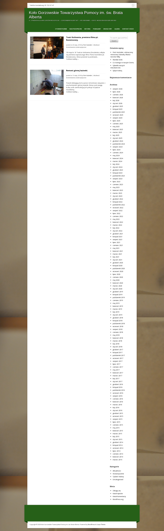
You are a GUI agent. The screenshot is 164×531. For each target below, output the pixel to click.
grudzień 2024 (118, 141)
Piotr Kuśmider (87, 45)
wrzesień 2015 (118, 416)
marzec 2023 (117, 193)
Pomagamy (97, 29)
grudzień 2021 (118, 234)
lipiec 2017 (116, 364)
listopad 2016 (117, 387)
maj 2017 (116, 370)
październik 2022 (119, 205)
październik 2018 (119, 323)
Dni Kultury (107, 29)
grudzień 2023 (118, 170)
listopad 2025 (117, 109)
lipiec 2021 (116, 242)
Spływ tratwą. (117, 71)
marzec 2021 (117, 254)
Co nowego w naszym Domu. (123, 63)
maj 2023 (116, 187)
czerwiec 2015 (118, 425)
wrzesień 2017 (118, 358)
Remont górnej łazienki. (77, 70)
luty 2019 (116, 312)
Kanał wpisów (118, 493)
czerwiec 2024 (118, 153)
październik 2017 (119, 355)
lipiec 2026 (116, 92)
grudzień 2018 (118, 318)
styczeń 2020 (117, 289)
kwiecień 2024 (118, 158)
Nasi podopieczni (76, 29)
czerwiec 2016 (118, 399)
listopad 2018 (117, 321)
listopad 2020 (117, 265)
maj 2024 (116, 155)
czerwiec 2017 (118, 367)
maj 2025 (116, 126)
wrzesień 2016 (118, 393)
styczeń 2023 (117, 196)
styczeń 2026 (117, 103)
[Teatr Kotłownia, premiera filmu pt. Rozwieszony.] (47, 58)
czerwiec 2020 (118, 277)
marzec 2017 (117, 376)
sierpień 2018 (117, 329)
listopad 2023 (117, 173)
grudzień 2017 (118, 350)
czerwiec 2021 (118, 245)
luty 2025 (116, 135)
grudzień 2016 (118, 384)
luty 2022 (116, 228)
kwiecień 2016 (118, 402)
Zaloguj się (117, 491)
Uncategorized (118, 479)
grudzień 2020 (118, 263)
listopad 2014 (117, 445)
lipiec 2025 (116, 121)
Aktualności (117, 471)
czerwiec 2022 (118, 216)
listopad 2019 (117, 294)
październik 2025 (119, 112)
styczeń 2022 (117, 231)
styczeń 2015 (117, 439)
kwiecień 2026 (118, 97)
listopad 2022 (117, 202)
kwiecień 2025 (118, 129)
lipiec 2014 (116, 451)
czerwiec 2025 (118, 124)
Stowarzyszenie (61, 29)
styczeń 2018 (117, 347)
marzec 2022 (117, 225)
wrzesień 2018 (118, 326)
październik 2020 (119, 268)
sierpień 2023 (117, 179)
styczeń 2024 (117, 167)
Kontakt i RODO (128, 29)
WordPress (91, 524)
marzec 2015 (117, 434)
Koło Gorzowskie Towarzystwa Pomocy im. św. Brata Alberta (76, 14)
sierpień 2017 (117, 361)
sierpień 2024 (117, 147)
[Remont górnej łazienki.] (47, 94)
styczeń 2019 (117, 315)
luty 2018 (116, 344)
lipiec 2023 (116, 181)
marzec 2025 (117, 132)
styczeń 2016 (117, 410)
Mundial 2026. (118, 60)
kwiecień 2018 (118, 338)
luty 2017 (116, 378)
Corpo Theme (101, 524)
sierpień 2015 (117, 419)
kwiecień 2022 (118, 222)
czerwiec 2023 (118, 184)
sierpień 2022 (117, 210)
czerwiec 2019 (118, 300)
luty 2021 (116, 257)
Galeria (117, 29)
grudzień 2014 (118, 442)
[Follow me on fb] (133, 5)
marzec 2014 (117, 460)
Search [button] (114, 41)
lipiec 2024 (116, 150)
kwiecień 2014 (118, 457)
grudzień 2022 (118, 199)
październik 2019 (119, 297)
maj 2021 (116, 248)
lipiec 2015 (116, 422)
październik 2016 (119, 390)
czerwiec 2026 (118, 95)
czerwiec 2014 (118, 454)
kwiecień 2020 (118, 283)
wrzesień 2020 (118, 271)
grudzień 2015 (118, 413)
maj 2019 (116, 303)
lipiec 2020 (116, 274)
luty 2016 (116, 407)
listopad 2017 (117, 352)
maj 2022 (116, 219)
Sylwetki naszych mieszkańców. (117, 66)
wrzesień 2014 (118, 448)
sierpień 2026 (117, 89)
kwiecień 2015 (118, 431)
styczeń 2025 (117, 138)
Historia (87, 29)
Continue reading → (72, 59)
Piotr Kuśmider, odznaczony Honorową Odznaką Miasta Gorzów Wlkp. (121, 54)
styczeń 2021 (117, 260)
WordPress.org (118, 499)
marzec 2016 (117, 405)
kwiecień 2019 (118, 306)
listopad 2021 (117, 237)
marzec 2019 (117, 309)
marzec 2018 (117, 341)
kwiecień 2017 (118, 373)
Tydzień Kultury (118, 477)
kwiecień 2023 (118, 190)
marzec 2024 (117, 161)
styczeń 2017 (117, 381)
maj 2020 (116, 280)
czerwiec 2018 (118, 332)
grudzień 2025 (118, 106)
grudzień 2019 (118, 292)
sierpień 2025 (117, 118)
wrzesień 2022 (118, 208)
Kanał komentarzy (119, 496)
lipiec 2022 (116, 213)
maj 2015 (116, 428)
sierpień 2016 (117, 396)
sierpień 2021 (117, 239)
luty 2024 (116, 164)
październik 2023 (119, 176)
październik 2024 (119, 144)
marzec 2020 (117, 286)
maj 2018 (116, 335)
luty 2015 (116, 436)
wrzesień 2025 (118, 115)
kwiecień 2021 (118, 251)
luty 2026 (116, 100)
